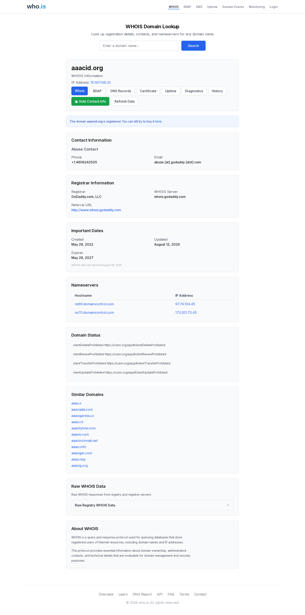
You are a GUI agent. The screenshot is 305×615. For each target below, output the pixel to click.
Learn (123, 594)
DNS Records (120, 91)
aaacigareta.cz (82, 416)
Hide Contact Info (92, 101)
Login (274, 7)
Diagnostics (194, 91)
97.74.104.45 (185, 304)
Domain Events (233, 7)
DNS (199, 7)
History (217, 91)
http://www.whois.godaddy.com (96, 210)
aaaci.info (78, 447)
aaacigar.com (81, 453)
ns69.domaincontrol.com (94, 304)
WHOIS (174, 7)
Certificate (148, 91)
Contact (200, 594)
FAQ (171, 594)
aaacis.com (80, 434)
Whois (79, 91)
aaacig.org (79, 465)
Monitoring (257, 7)
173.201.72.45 (186, 312)
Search (193, 46)
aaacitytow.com (83, 428)
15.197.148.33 (100, 82)
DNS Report (142, 594)
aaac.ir (76, 403)
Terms (184, 594)
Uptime (212, 7)
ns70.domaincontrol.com (94, 312)
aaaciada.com (82, 409)
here (158, 121)
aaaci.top (78, 459)
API (160, 594)
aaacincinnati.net (84, 441)
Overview (106, 594)
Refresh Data (125, 101)
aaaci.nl (77, 422)
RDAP (187, 7)
